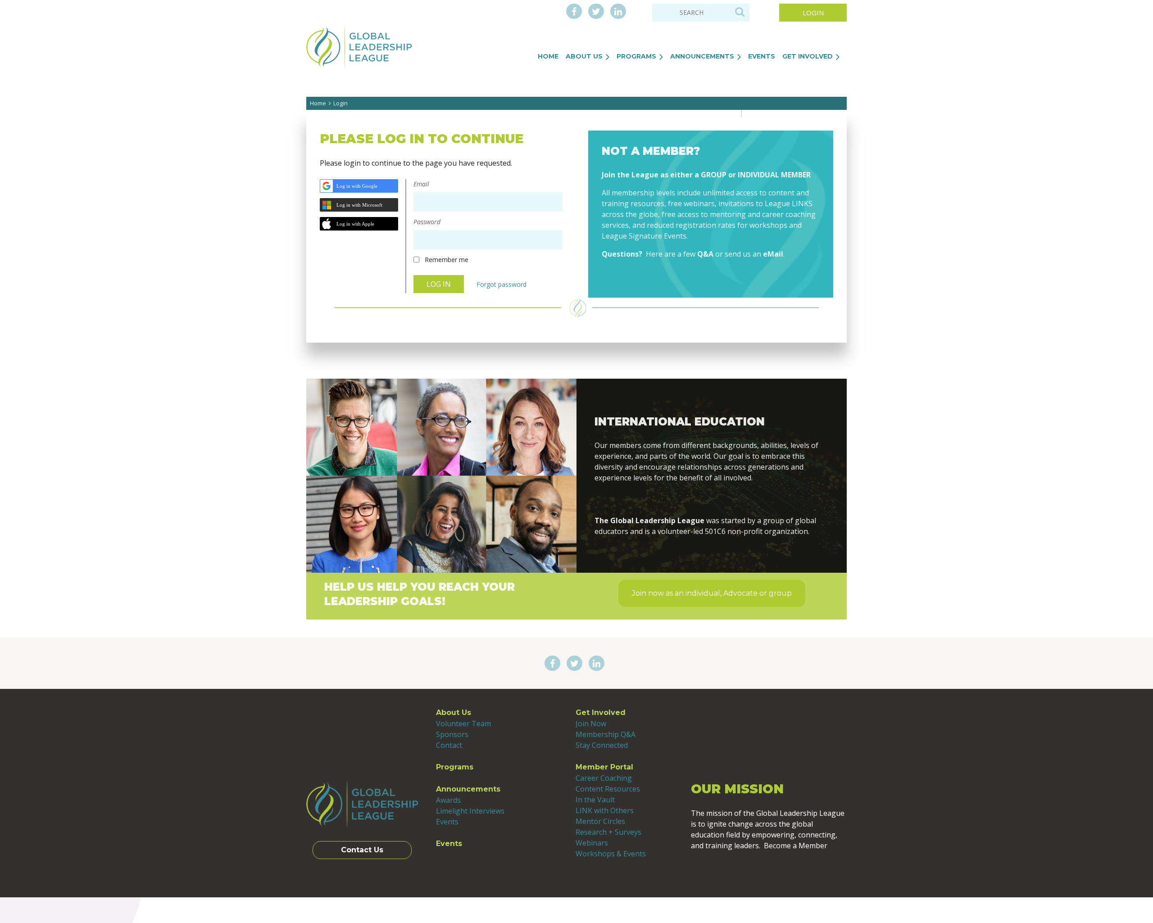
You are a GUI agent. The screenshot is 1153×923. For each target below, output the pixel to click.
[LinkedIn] (618, 12)
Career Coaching (604, 778)
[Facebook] (574, 12)
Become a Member (711, 275)
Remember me (446, 259)
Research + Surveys (608, 832)
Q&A (705, 254)
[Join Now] (711, 499)
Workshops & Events (611, 854)
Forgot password (502, 284)
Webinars (592, 843)
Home (318, 103)
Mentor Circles (600, 821)
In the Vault (595, 800)
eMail (773, 254)
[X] (596, 12)
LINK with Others (605, 810)
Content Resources (608, 789)
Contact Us (362, 850)
